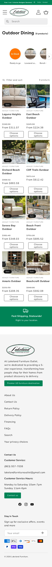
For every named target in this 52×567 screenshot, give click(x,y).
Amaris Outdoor (11, 281)
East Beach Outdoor (33, 116)
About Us (9, 395)
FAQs (39, 2)
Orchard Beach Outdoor (11, 171)
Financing (9, 421)
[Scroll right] (49, 56)
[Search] (7, 21)
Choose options (14, 134)
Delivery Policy (13, 415)
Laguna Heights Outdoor (11, 116)
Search (8, 435)
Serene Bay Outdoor (9, 227)
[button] (5, 12)
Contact (45, 2)
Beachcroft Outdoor (38, 281)
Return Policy (12, 408)
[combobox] (26, 21)
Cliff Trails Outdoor (37, 169)
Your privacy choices (16, 441)
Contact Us (10, 401)
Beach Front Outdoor (33, 227)
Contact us (12, 495)
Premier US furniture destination (23, 383)
